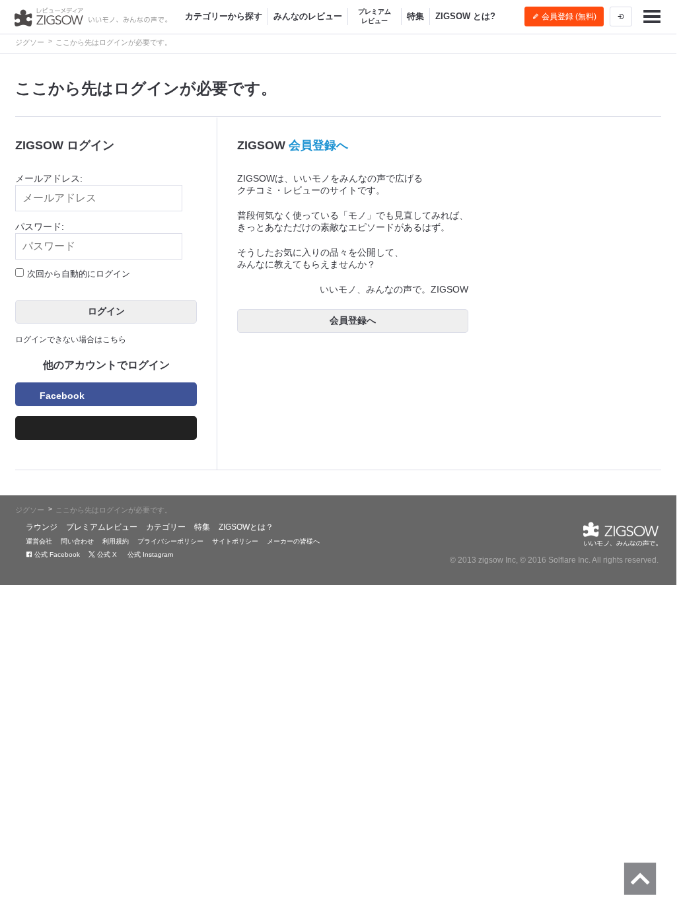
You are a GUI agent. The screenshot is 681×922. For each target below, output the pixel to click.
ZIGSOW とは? (465, 16)
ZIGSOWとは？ (246, 527)
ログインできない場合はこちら (70, 339)
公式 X (106, 554)
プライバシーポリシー (170, 541)
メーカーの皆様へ (293, 541)
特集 (415, 16)
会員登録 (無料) (568, 16)
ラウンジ (41, 527)
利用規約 (115, 541)
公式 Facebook (56, 554)
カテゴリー (166, 527)
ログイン (106, 311)
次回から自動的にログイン (78, 274)
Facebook (62, 395)
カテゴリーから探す (223, 16)
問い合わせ (77, 541)
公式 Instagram (149, 554)
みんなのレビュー (307, 16)
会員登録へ (318, 145)
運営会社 (39, 541)
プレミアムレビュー (374, 16)
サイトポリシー (235, 541)
